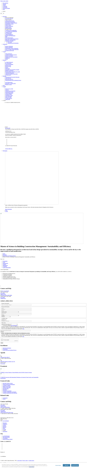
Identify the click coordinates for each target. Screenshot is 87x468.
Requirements (5, 263)
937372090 (2, 297)
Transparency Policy (9, 95)
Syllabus (4, 264)
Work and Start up (8, 53)
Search (4, 11)
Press (4, 9)
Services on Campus (9, 55)
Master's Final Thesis (7, 386)
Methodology (5, 265)
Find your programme (9, 17)
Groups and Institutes (9, 64)
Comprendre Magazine (9, 72)
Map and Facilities (6, 437)
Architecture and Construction (10, 30)
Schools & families (6, 8)
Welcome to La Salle (9, 88)
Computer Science (8, 32)
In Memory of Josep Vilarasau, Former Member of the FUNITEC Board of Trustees (16, 372)
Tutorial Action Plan (6, 387)
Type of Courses (8, 19)
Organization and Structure (10, 90)
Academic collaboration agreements (9, 391)
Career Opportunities (7, 267)
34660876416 (3, 298)
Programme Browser (9, 18)
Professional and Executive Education (12, 77)
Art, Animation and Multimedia (11, 31)
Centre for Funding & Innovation (11, 73)
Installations (7, 57)
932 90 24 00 (7, 128)
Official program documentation (9, 384)
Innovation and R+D (9, 79)
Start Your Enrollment (7, 348)
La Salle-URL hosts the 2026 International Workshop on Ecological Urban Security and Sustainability (19, 377)
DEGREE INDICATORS (8, 383)
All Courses (10, 42)
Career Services (8, 78)
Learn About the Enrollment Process (9, 350)
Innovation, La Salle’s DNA (10, 83)
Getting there (7, 99)
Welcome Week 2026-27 (5, 357)
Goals (4, 262)
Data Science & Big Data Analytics (11, 38)
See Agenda (2, 363)
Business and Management (10, 35)
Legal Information (8, 96)
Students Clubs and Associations (11, 56)
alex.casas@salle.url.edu (5, 407)
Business (4, 76)
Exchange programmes (7, 390)
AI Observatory (8, 74)
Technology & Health (9, 40)
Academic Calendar (6, 385)
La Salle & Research (9, 62)
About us (7, 89)
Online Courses (8, 25)
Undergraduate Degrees (9, 20)
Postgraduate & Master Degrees (11, 22)
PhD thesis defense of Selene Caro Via (7, 361)
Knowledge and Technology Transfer (12, 69)
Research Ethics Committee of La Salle (12, 71)
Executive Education (9, 26)
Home (4, 253)
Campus (4, 51)
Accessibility (5, 438)
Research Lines (8, 66)
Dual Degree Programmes (10, 21)
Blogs (4, 85)
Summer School (8, 27)
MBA (6, 36)
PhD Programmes (8, 28)
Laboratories (5, 397)
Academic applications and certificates (10, 392)
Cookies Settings (58, 465)
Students (4, 4)
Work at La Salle (8, 97)
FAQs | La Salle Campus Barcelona (12, 49)
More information (8, 209)
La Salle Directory (8, 98)
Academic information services (11, 54)
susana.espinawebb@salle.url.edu (6, 412)
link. (23, 328)
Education (5, 16)
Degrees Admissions (9, 46)
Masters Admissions (9, 47)
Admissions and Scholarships (13, 43)
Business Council (8, 84)
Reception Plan (6, 388)
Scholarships (5, 349)
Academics (5, 266)
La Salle (4, 86)
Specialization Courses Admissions (11, 48)
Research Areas (8, 65)
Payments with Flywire (9, 50)
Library (4, 398)
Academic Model (8, 94)
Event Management (8, 82)
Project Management (9, 37)
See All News (3, 378)
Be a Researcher (8, 63)
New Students (5, 2)
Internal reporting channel (7, 439)
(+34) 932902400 (5, 420)
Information (5, 150)
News (6, 210)
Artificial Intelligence (9, 34)
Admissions (5, 44)
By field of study (8, 29)
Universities (5, 7)
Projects (6, 67)
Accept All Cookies (75, 465)
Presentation (5, 261)
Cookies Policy (31, 466)
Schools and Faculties (9, 91)
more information (14, 325)
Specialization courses (9, 23)
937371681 (2, 293)
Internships (5, 389)
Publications (7, 68)
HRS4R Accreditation (9, 70)
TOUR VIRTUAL (8, 148)
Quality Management (9, 93)
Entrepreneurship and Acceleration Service (13, 80)
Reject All (66, 465)
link (23, 336)
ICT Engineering (8, 33)
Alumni (4, 5)
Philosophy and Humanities (10, 39)
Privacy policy (25, 460)
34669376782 (3, 294)
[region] (43, 465)
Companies (5, 6)
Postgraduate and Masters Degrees (9, 255)
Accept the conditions (10, 325)
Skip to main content (4, 0)
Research (4, 60)
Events (6, 59)
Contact (4, 100)
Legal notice (19, 460)
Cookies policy (31, 460)
